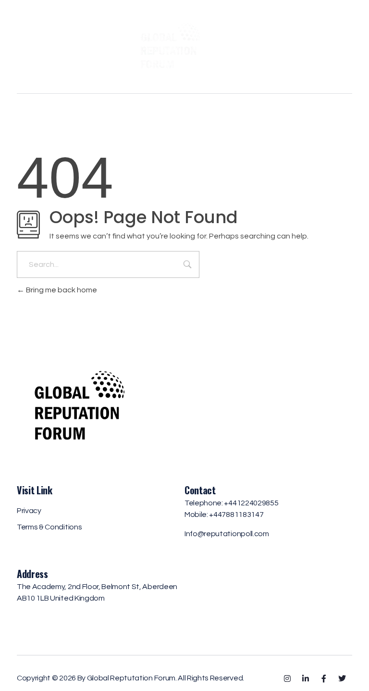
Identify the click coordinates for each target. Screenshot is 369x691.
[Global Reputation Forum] (185, 44)
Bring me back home (61, 290)
